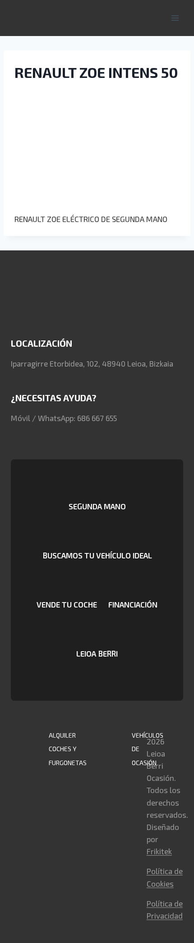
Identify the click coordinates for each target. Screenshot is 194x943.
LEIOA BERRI (97, 653)
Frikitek (159, 851)
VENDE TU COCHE (67, 604)
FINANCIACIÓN (132, 604)
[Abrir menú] (174, 18)
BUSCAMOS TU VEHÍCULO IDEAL (97, 555)
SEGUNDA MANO (97, 506)
